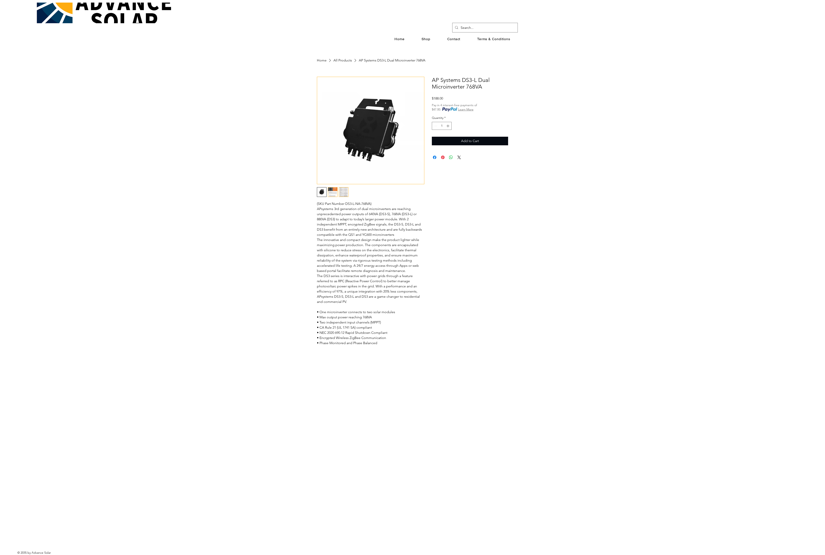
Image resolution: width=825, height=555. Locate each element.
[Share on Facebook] (434, 157)
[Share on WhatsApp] (451, 157)
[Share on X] (459, 157)
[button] (454, 39)
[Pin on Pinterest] (442, 157)
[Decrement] (435, 126)
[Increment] (448, 126)
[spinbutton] (442, 126)
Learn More (466, 109)
